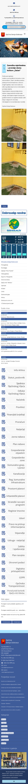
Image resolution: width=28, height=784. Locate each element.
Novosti (3, 719)
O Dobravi (4, 726)
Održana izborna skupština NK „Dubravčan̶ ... (11, 700)
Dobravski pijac (5, 294)
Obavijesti (4, 729)
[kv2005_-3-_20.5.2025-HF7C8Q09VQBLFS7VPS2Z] (14, 177)
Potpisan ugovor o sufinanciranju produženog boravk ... (13, 697)
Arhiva (3, 297)
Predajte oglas (17, 622)
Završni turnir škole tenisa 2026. (8, 681)
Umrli (2, 291)
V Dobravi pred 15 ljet (7, 303)
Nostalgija (4, 268)
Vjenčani (3, 285)
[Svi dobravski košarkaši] (14, 760)
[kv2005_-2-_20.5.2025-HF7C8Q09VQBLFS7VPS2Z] (14, 143)
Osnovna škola (5, 279)
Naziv (5, 27)
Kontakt (3, 743)
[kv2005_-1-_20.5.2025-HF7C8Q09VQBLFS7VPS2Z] (14, 109)
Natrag (4, 206)
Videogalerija (5, 274)
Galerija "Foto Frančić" (7, 271)
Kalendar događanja (7, 733)
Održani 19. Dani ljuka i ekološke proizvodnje (11, 687)
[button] (10, 777)
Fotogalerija (4, 265)
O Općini (3, 723)
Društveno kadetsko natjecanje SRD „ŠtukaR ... (11, 684)
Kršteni (3, 288)
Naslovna (10, 50)
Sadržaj (22, 27)
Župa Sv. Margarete (6, 276)
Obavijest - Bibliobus (5, 703)
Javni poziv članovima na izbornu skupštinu (11, 709)
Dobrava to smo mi (6, 300)
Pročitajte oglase (6, 622)
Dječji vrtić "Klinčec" (6, 282)
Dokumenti (4, 736)
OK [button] (14, 781)
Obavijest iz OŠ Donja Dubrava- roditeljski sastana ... (12, 706)
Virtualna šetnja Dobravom (9, 262)
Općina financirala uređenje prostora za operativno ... (12, 694)
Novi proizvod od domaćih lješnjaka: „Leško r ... (11, 690)
